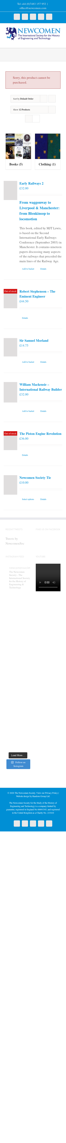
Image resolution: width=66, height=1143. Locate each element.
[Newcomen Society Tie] (10, 484)
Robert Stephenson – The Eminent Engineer (37, 294)
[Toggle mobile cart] (52, 42)
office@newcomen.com (33, 8)
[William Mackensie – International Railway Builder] (10, 392)
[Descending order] (52, 99)
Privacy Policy (51, 792)
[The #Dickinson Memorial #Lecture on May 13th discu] (18, 616)
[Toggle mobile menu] (59, 42)
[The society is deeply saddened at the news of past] (18, 648)
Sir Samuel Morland (33, 340)
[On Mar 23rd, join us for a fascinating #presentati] (18, 695)
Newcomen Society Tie (35, 477)
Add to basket (28, 268)
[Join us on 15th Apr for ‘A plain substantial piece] (18, 663)
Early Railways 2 (31, 183)
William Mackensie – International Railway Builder (40, 387)
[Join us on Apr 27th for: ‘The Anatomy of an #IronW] (18, 632)
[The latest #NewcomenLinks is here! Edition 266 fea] (18, 600)
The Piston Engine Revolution (40, 433)
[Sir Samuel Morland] (10, 347)
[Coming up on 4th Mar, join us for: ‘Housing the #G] (18, 742)
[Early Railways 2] (10, 190)
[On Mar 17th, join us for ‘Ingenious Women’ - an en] (18, 711)
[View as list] (36, 118)
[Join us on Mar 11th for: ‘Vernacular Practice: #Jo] (18, 727)
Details (43, 268)
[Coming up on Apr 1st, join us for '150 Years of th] (18, 679)
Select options (28, 499)
